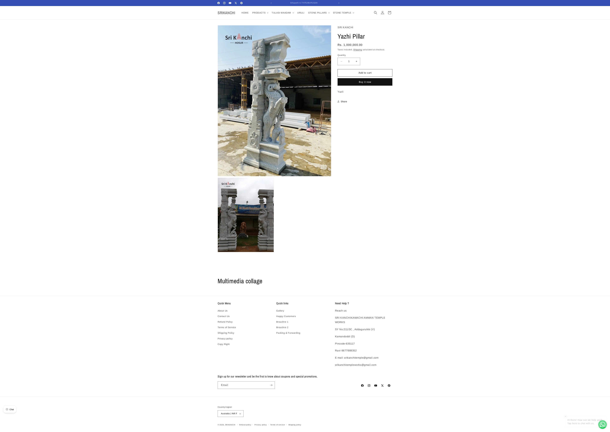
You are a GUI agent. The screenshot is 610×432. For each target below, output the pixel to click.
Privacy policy (225, 338)
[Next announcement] (338, 3)
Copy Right (224, 344)
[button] (260, 12)
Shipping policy (295, 425)
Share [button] (344, 101)
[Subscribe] (271, 385)
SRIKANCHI (230, 425)
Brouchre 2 (282, 327)
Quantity (342, 55)
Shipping (357, 50)
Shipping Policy (226, 333)
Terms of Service (227, 327)
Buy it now (365, 82)
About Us (223, 310)
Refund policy (245, 425)
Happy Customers (286, 316)
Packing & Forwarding (288, 333)
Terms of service (277, 425)
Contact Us (224, 316)
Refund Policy (225, 322)
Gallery (280, 310)
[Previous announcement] (271, 3)
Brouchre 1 (282, 322)
